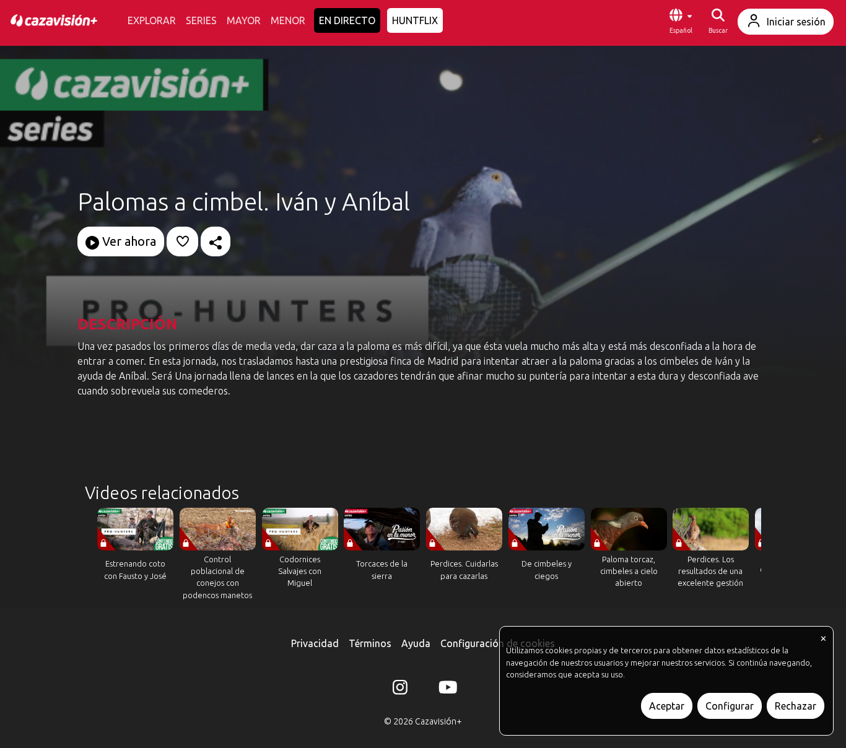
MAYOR (244, 20)
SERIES (201, 20)
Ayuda (415, 643)
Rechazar (795, 705)
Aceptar (666, 705)
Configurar (729, 705)
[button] (681, 21)
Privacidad (315, 643)
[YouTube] (446, 690)
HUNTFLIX (415, 20)
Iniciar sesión (796, 21)
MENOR (288, 20)
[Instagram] (400, 690)
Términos (370, 643)
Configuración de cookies (497, 643)
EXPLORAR (152, 20)
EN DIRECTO (347, 20)
